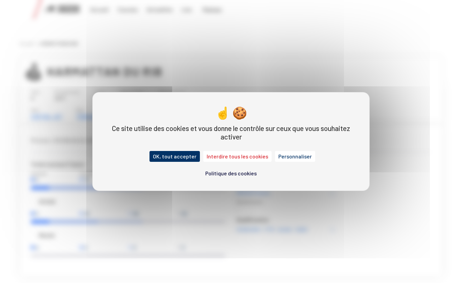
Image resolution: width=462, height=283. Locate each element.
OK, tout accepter (175, 156)
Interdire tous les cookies (237, 156)
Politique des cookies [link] (231, 173)
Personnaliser (295, 156)
